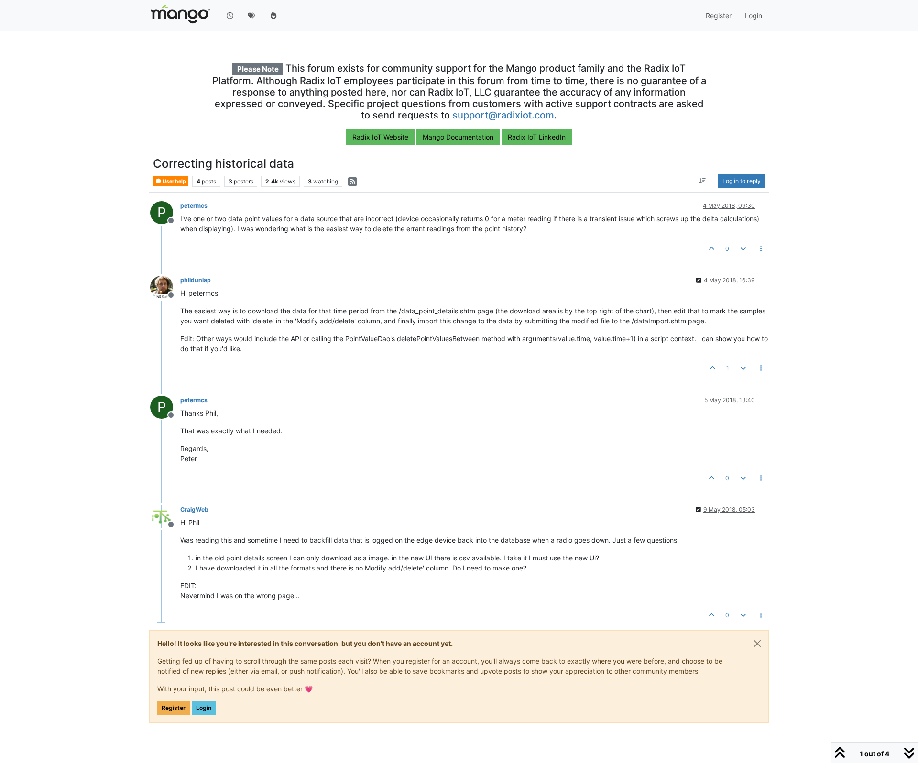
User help (174, 181)
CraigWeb (194, 509)
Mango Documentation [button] (458, 137)
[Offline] (165, 286)
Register (174, 707)
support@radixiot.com (503, 115)
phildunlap (195, 280)
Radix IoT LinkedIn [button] (537, 137)
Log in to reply (741, 181)
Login (203, 707)
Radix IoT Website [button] (380, 137)
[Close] (757, 643)
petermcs (194, 205)
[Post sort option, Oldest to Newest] (702, 181)
